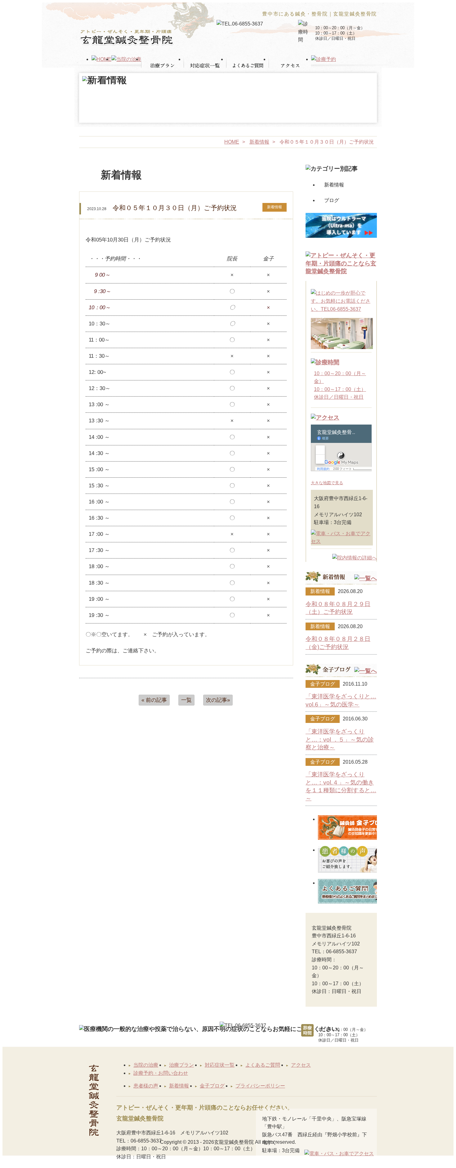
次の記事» (218, 700)
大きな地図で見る (327, 483)
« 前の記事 (154, 700)
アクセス (301, 1065)
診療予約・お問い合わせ (160, 1073)
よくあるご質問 (262, 1065)
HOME (231, 142)
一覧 (186, 700)
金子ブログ (212, 1085)
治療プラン (181, 1065)
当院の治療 (145, 1065)
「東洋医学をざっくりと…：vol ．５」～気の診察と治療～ (340, 739)
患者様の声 (145, 1085)
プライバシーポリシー (260, 1085)
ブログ (331, 200)
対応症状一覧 (220, 1065)
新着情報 (259, 142)
